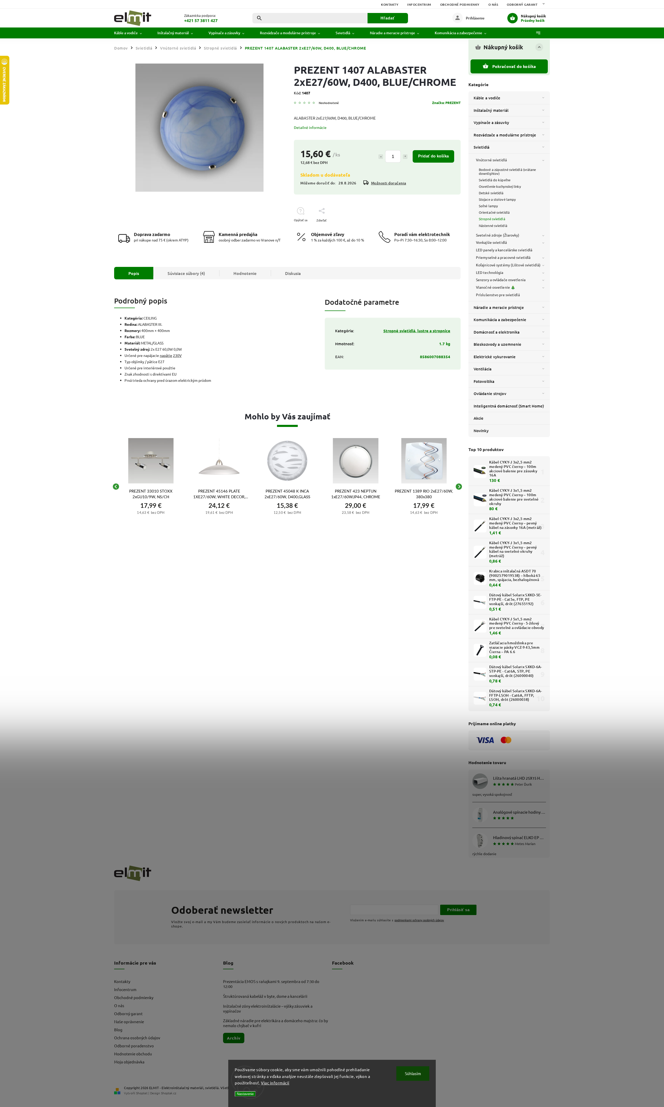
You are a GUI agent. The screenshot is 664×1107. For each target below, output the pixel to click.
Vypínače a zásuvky (491, 122)
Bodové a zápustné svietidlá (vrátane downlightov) (507, 171)
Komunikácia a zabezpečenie (500, 319)
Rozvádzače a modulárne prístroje (505, 134)
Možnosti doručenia (388, 183)
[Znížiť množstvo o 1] (380, 156)
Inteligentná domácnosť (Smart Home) (509, 406)
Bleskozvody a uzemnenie (497, 344)
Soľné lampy (488, 206)
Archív (233, 1038)
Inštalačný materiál (491, 110)
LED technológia (489, 272)
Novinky (481, 430)
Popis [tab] (133, 273)
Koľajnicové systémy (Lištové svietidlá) (508, 264)
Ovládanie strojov (490, 393)
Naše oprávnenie (129, 1021)
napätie (166, 355)
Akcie (479, 418)
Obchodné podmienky (460, 4)
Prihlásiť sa (458, 910)
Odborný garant (522, 4)
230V (177, 355)
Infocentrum (419, 4)
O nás (493, 4)
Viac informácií (275, 1082)
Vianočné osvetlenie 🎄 (495, 287)
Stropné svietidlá (492, 219)
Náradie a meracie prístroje (499, 307)
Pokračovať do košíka (514, 66)
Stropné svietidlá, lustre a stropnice (416, 330)
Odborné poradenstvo (134, 1045)
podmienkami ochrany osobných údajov (419, 920)
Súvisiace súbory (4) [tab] (186, 273)
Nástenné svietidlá (493, 225)
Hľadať (388, 18)
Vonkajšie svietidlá (491, 242)
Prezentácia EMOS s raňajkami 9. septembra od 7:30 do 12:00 (271, 984)
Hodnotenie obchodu (133, 1053)
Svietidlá (481, 147)
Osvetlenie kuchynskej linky (500, 186)
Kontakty (389, 4)
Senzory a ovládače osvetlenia (500, 279)
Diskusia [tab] (293, 273)
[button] (151, 512)
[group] (151, 486)
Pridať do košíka (433, 156)
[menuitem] (132, 32)
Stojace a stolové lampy (497, 199)
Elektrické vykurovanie (495, 356)
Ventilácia (483, 368)
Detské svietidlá (491, 193)
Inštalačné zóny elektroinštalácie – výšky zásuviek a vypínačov (268, 1008)
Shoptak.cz (168, 1093)
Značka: (446, 102)
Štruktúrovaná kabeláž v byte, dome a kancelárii (265, 996)
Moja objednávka (129, 1061)
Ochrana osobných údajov (137, 1037)
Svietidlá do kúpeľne (494, 180)
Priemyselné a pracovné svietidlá (503, 257)
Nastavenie (245, 1094)
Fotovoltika (484, 381)
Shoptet (142, 1093)
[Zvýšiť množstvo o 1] (405, 156)
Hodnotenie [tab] (245, 273)
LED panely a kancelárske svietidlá (504, 249)
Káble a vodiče (487, 97)
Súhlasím (413, 1073)
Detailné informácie (310, 127)
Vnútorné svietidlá (491, 159)
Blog (118, 1029)
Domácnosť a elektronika (497, 332)
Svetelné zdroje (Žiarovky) (498, 235)
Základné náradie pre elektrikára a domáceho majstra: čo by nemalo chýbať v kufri (275, 1023)
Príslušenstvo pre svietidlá (498, 294)
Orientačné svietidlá (494, 212)
